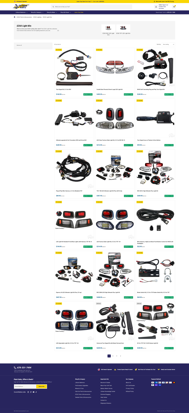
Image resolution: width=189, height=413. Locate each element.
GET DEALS (94, 214)
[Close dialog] (110, 190)
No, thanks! (94, 219)
